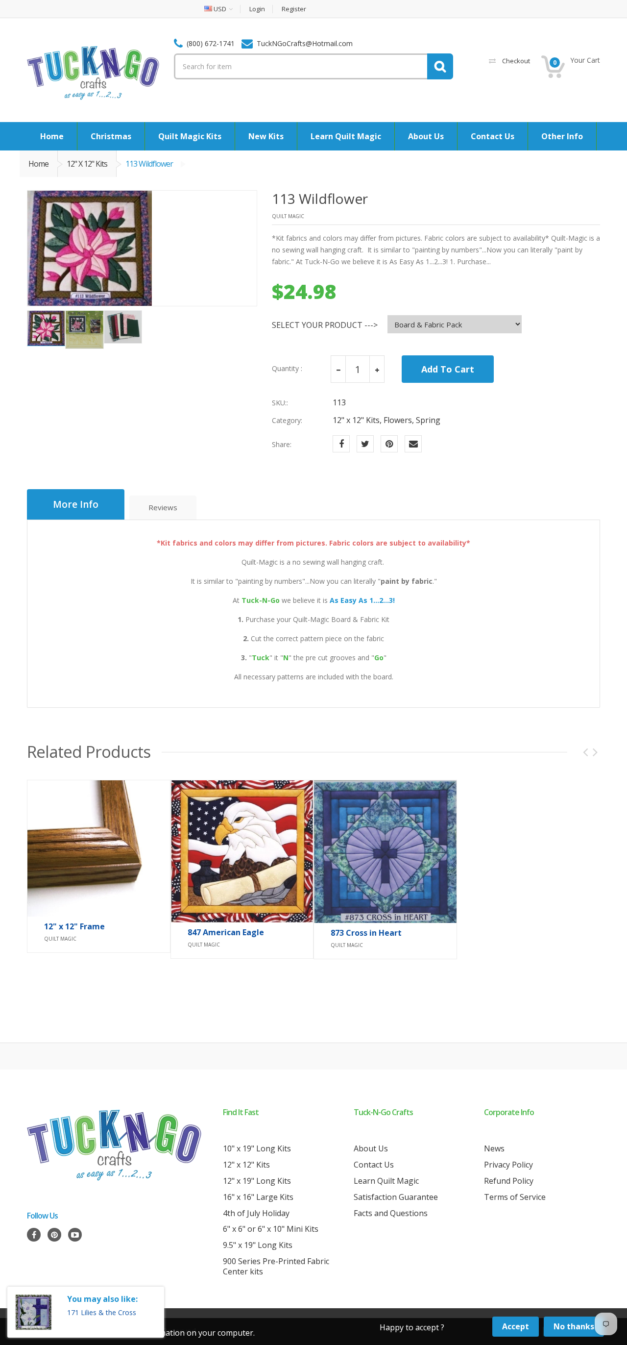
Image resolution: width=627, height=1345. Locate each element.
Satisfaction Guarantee (396, 1197)
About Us (371, 1148)
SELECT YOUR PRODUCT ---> (325, 325)
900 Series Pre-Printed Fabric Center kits (276, 1266)
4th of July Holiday (256, 1213)
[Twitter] (365, 443)
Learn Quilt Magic (386, 1180)
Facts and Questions (391, 1213)
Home (38, 163)
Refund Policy (508, 1180)
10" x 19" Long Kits (257, 1148)
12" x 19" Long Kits (257, 1180)
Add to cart (98, 937)
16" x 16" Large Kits (258, 1197)
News (494, 1148)
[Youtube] (75, 1235)
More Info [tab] (75, 504)
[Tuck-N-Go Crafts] (93, 72)
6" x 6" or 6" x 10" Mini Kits (270, 1228)
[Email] (413, 443)
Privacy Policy (508, 1164)
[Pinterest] (389, 443)
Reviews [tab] (162, 507)
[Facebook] (341, 443)
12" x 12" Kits (87, 163)
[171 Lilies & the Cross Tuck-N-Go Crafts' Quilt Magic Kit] (33, 1312)
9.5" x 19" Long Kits (257, 1245)
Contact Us (374, 1164)
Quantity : (287, 368)
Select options (242, 943)
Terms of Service (515, 1197)
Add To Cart (447, 369)
